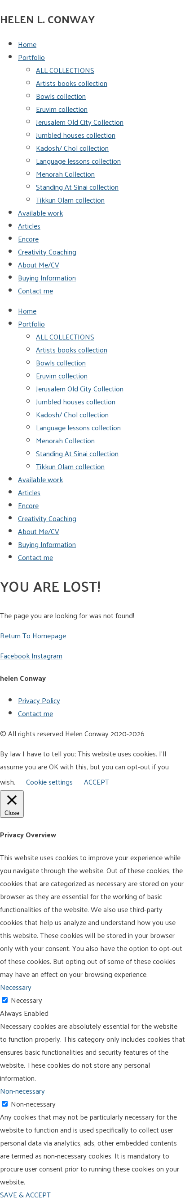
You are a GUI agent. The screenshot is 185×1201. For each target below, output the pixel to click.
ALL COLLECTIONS (65, 70)
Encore (28, 238)
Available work (40, 212)
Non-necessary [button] (22, 1090)
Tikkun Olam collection (70, 199)
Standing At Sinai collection (77, 186)
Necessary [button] (15, 986)
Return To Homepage (33, 635)
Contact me (35, 290)
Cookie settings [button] (49, 781)
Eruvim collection (62, 108)
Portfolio (31, 57)
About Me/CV (38, 264)
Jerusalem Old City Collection (79, 121)
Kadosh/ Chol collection (72, 147)
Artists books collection (71, 82)
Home (27, 44)
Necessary (26, 999)
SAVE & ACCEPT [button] (25, 1194)
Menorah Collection (65, 173)
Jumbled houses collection (75, 134)
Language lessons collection (78, 160)
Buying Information (47, 277)
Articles (29, 225)
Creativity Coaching (47, 251)
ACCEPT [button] (96, 781)
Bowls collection (61, 95)
